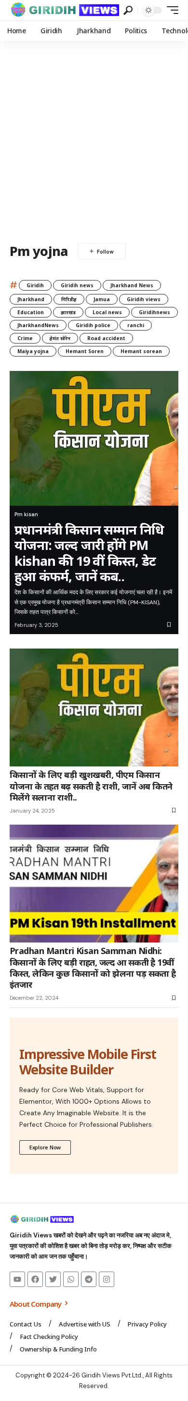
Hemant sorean (141, 351)
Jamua (102, 299)
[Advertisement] (94, 139)
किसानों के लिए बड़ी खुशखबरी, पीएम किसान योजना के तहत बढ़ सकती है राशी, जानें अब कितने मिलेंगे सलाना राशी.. (91, 786)
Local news (107, 312)
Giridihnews (154, 312)
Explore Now (45, 1147)
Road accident (106, 338)
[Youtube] (17, 1279)
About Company (36, 1304)
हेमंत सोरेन (60, 338)
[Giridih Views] (65, 10)
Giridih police (93, 325)
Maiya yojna (33, 351)
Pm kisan (26, 514)
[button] (128, 10)
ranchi (135, 325)
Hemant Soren (85, 351)
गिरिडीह (69, 299)
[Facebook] (35, 1279)
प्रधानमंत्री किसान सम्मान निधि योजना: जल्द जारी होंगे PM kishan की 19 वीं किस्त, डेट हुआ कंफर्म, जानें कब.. (89, 553)
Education (30, 312)
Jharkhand (30, 299)
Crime (25, 338)
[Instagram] (106, 1279)
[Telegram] (88, 1279)
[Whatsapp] (71, 1279)
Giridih (35, 285)
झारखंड (68, 312)
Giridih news (77, 285)
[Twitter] (53, 1279)
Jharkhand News (131, 285)
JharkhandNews (38, 325)
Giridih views (144, 299)
